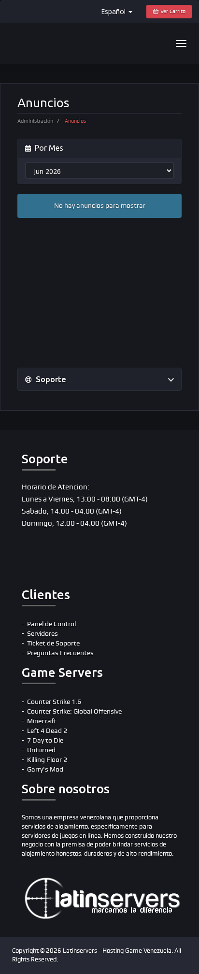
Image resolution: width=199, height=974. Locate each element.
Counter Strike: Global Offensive (74, 711)
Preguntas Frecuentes (60, 653)
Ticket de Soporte (53, 643)
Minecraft (42, 721)
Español (114, 11)
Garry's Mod (45, 769)
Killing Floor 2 (47, 759)
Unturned (41, 750)
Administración (35, 121)
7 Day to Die (45, 740)
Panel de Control (51, 624)
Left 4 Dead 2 (47, 730)
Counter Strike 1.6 (54, 701)
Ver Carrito (172, 11)
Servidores (42, 633)
